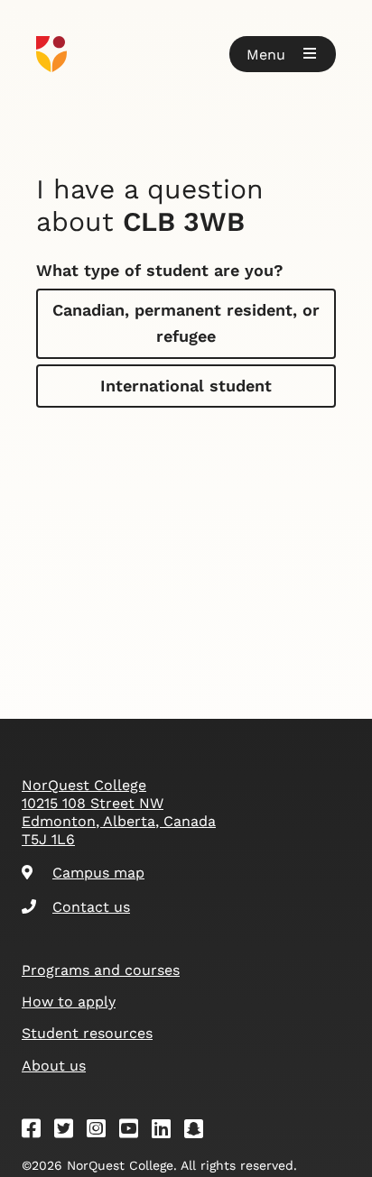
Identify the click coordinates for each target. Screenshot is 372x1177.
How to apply (69, 1001)
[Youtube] (134, 1131)
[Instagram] (102, 1131)
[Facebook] (37, 1131)
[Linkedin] (167, 1131)
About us (54, 1065)
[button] (282, 54)
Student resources (87, 1033)
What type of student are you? (160, 270)
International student (186, 385)
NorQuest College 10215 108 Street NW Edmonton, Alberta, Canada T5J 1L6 (119, 812)
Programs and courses (101, 970)
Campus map (98, 872)
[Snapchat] (199, 1131)
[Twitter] (69, 1131)
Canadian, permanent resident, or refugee (186, 322)
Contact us (91, 906)
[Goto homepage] (186, 54)
